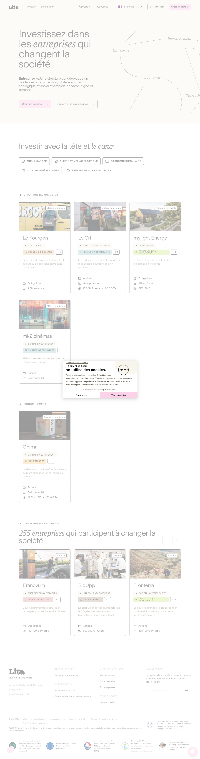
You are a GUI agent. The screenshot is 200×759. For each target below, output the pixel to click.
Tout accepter (118, 395)
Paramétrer (81, 395)
